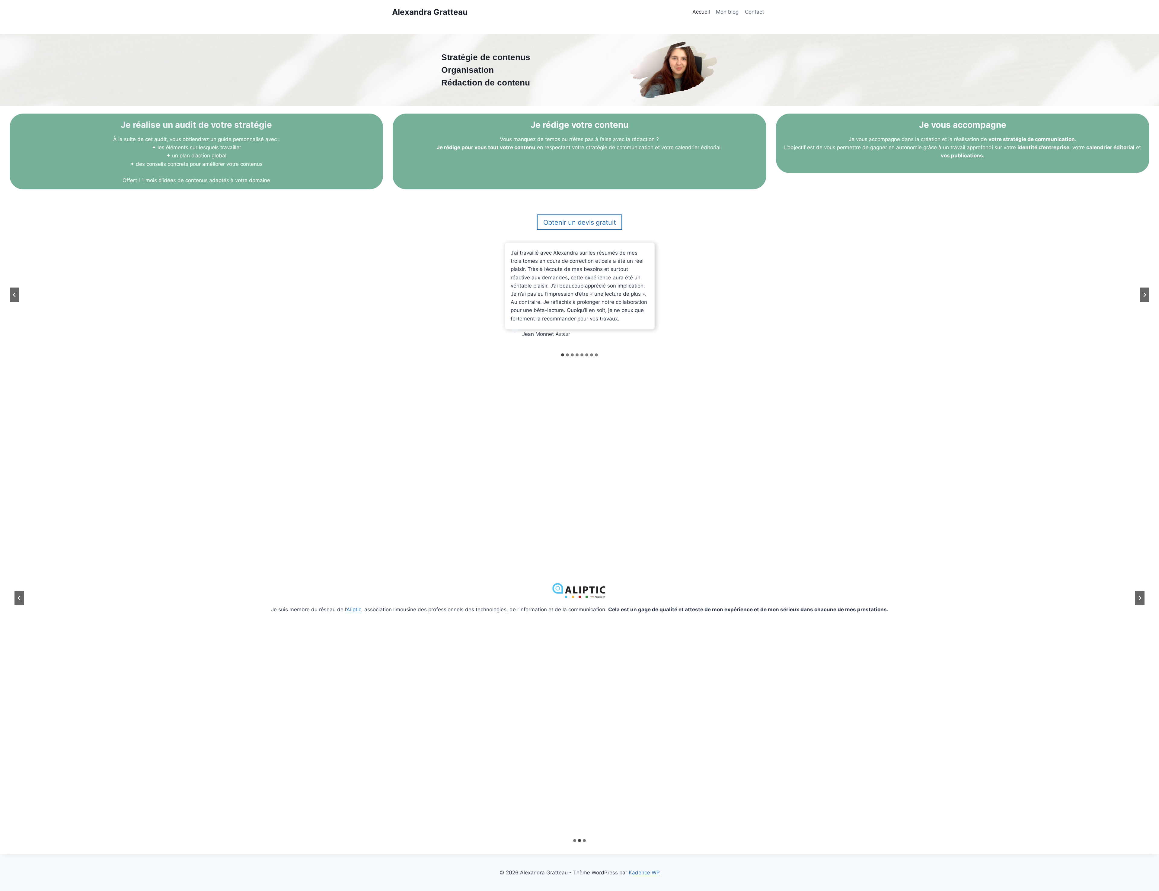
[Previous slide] (19, 598)
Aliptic (353, 609)
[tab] (562, 354)
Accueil (701, 12)
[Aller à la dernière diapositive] (14, 295)
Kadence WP (644, 873)
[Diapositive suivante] (1144, 295)
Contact (754, 12)
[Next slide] (1140, 598)
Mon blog (727, 12)
